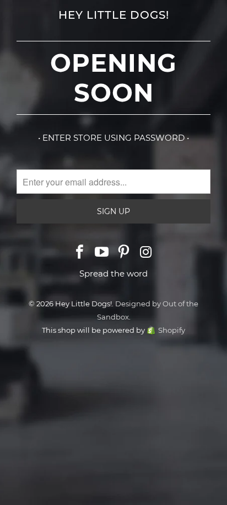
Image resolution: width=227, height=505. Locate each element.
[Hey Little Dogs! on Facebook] (80, 252)
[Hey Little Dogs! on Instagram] (146, 252)
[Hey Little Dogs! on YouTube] (102, 252)
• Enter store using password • (113, 137)
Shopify (171, 330)
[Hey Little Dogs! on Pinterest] (124, 252)
